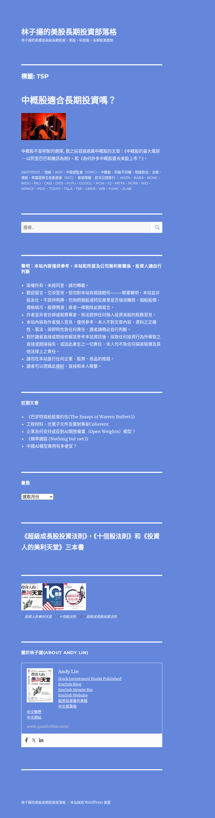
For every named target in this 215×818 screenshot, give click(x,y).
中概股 (106, 172)
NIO (144, 183)
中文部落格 (67, 706)
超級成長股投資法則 (56, 536)
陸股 (48, 172)
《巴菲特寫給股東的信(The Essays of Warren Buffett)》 (81, 416)
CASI (48, 183)
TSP (79, 188)
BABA (139, 177)
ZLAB (126, 188)
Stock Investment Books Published (89, 678)
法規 (155, 172)
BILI (37, 183)
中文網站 (34, 717)
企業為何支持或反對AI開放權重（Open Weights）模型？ (81, 431)
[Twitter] (33, 740)
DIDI (59, 183)
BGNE (152, 177)
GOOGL (85, 183)
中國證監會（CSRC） (81, 172)
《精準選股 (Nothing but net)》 (58, 438)
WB (102, 188)
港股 (24, 177)
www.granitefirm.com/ (48, 726)
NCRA (133, 183)
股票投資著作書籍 (73, 700)
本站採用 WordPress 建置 (90, 802)
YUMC (114, 188)
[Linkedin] (41, 740)
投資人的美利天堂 (38, 616)
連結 (60, 366)
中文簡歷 (34, 711)
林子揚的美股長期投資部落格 (69, 32)
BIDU (25, 183)
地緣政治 (141, 172)
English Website (73, 695)
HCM (100, 183)
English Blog (70, 684)
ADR (58, 172)
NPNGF (27, 188)
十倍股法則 (112, 536)
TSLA (68, 188)
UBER (90, 188)
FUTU (71, 183)
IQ (109, 183)
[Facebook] (26, 740)
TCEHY (55, 188)
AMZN (125, 177)
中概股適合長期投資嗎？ (68, 100)
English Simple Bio (75, 689)
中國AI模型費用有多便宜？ (51, 446)
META (120, 183)
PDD (41, 188)
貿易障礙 (84, 177)
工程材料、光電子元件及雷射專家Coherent (67, 424)
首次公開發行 (105, 177)
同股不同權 (122, 172)
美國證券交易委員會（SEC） (52, 177)
